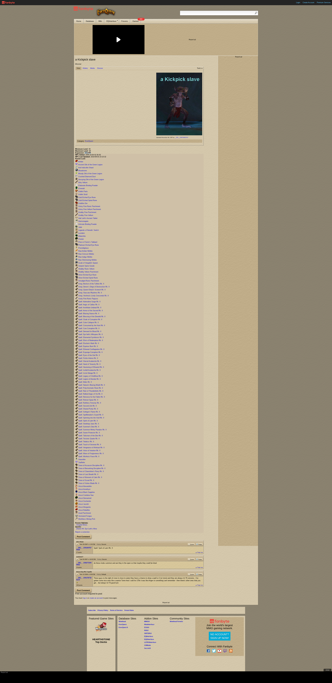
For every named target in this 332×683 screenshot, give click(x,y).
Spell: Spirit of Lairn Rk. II (88, 421)
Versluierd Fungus (85, 516)
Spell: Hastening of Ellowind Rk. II (91, 367)
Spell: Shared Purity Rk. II (88, 409)
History (85, 68)
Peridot (81, 239)
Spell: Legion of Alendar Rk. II (89, 379)
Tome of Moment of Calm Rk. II (90, 477)
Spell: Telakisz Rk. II (86, 442)
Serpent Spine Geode (86, 266)
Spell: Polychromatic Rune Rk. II (90, 388)
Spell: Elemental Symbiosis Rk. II (91, 337)
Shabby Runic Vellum (86, 269)
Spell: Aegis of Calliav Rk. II (88, 305)
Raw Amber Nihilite (85, 251)
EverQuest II (123, 627)
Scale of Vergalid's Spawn (88, 263)
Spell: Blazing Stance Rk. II (88, 314)
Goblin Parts (83, 191)
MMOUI (147, 621)
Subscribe (92, 610)
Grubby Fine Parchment (87, 212)
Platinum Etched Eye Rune (88, 245)
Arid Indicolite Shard (85, 168)
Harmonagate (83, 221)
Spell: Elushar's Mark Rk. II (88, 343)
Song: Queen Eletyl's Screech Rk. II (92, 290)
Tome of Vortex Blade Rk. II (88, 483)
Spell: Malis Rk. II (85, 382)
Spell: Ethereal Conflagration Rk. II (91, 349)
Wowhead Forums (176, 621)
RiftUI (146, 630)
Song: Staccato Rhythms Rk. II (90, 293)
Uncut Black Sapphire (86, 492)
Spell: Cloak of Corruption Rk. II (90, 319)
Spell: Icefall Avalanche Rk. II (89, 370)
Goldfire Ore (82, 203)
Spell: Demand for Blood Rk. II (89, 331)
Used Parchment (84, 513)
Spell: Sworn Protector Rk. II (89, 433)
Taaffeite (81, 462)
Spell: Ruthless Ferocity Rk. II (89, 403)
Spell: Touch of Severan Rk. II (89, 445)
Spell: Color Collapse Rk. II (88, 322)
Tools (199, 68)
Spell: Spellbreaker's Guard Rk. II (90, 415)
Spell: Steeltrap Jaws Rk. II (88, 424)
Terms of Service (116, 610)
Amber (80, 162)
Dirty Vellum (82, 182)
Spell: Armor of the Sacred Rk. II (90, 311)
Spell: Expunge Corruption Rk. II (90, 352)
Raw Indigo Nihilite (85, 257)
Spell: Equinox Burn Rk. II (88, 346)
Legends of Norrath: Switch (88, 230)
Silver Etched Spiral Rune (88, 278)
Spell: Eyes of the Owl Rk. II (89, 355)
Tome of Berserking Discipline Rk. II (91, 468)
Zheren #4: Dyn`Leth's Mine (86, 529)
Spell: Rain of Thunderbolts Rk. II (90, 391)
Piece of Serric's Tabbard (87, 242)
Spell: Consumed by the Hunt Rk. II (91, 325)
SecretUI (147, 648)
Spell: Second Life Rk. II (87, 406)
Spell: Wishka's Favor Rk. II (88, 456)
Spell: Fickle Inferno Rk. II (88, 358)
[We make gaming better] (8, 2)
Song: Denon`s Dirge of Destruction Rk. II (94, 287)
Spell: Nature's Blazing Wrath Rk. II (91, 385)
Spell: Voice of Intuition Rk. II (89, 450)
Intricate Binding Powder (87, 224)
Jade (80, 227)
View (78, 68)
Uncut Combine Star (86, 495)
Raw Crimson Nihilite (86, 254)
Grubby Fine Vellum (85, 215)
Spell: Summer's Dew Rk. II (88, 427)
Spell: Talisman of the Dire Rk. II (90, 436)
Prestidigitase (83, 248)
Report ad (192, 40)
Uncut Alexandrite (85, 486)
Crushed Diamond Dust (87, 177)
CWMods (147, 645)
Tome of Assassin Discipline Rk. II (91, 465)
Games (137, 20)
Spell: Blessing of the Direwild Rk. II (91, 316)
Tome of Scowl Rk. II (86, 480)
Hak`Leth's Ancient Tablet (87, 218)
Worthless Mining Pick (86, 519)
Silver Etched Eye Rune (87, 275)
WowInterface (149, 624)
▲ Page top (199, 552)
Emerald (81, 188)
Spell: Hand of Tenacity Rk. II (89, 364)
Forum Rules (129, 610)
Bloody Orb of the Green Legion (90, 174)
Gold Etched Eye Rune (87, 197)
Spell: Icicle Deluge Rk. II (88, 373)
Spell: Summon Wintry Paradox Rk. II (92, 430)
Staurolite (81, 459)
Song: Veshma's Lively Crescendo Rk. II (93, 296)
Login (298, 2)
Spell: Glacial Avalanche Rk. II (89, 361)
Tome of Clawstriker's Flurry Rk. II (91, 471)
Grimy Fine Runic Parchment (89, 206)
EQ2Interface (149, 639)
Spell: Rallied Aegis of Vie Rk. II (90, 394)
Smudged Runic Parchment (88, 281)
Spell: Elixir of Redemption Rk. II (90, 340)
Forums (124, 21)
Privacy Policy (103, 610)
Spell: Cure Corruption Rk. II (88, 328)
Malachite (82, 236)
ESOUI (146, 627)
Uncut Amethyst (84, 489)
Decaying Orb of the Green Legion (91, 179)
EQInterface (111, 21)
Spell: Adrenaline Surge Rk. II (89, 302)
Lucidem (81, 233)
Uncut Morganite (84, 507)
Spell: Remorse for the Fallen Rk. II (91, 397)
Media (92, 68)
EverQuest (89, 141)
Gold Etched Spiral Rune (87, 200)
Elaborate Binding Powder (88, 185)
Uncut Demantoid (84, 498)
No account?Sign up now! (219, 636)
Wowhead (122, 621)
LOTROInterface (150, 642)
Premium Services (324, 2)
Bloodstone (82, 171)
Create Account (308, 2)
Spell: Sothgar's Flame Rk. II (89, 412)
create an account (96, 598)
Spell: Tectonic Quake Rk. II (89, 439)
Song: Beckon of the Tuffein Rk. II (91, 284)
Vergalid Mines (81, 525)
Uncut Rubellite (84, 510)
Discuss (100, 68)
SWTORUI (147, 633)
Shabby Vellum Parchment (88, 272)
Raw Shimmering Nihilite (87, 260)
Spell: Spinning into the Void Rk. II (91, 418)
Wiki (100, 21)
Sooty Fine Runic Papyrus (88, 299)
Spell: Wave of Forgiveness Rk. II (91, 453)
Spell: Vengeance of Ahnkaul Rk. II (91, 448)
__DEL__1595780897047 (181, 137)
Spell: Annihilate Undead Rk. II (89, 308)
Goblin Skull (82, 194)
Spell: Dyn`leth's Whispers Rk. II (90, 334)
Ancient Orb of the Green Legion (90, 165)
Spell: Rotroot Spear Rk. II (88, 400)
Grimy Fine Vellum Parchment (89, 209)
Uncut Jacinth (83, 504)
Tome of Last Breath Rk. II (88, 474)
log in (85, 598)
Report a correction (82, 532)
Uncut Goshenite (84, 501)
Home (78, 21)
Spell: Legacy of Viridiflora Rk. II (90, 376)
